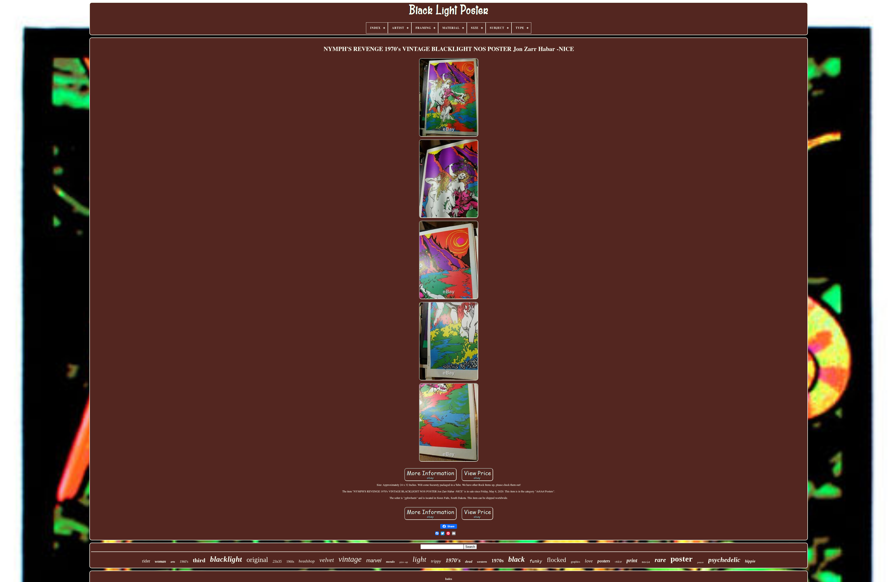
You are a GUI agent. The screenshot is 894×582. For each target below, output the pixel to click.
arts (173, 561)
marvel (373, 560)
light (419, 559)
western (482, 561)
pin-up (404, 562)
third (199, 560)
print (631, 560)
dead (468, 561)
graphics (575, 561)
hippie (750, 561)
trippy (436, 561)
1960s (290, 561)
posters (603, 560)
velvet (326, 560)
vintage (350, 559)
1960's (184, 561)
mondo (390, 561)
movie (646, 562)
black (516, 559)
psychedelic (724, 559)
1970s (497, 560)
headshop (307, 561)
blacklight (226, 559)
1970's (453, 560)
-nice (618, 561)
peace (700, 562)
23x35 (277, 561)
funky (535, 561)
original (257, 559)
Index (448, 579)
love (589, 560)
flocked (556, 559)
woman (160, 561)
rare (660, 559)
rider (146, 560)
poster (681, 558)
